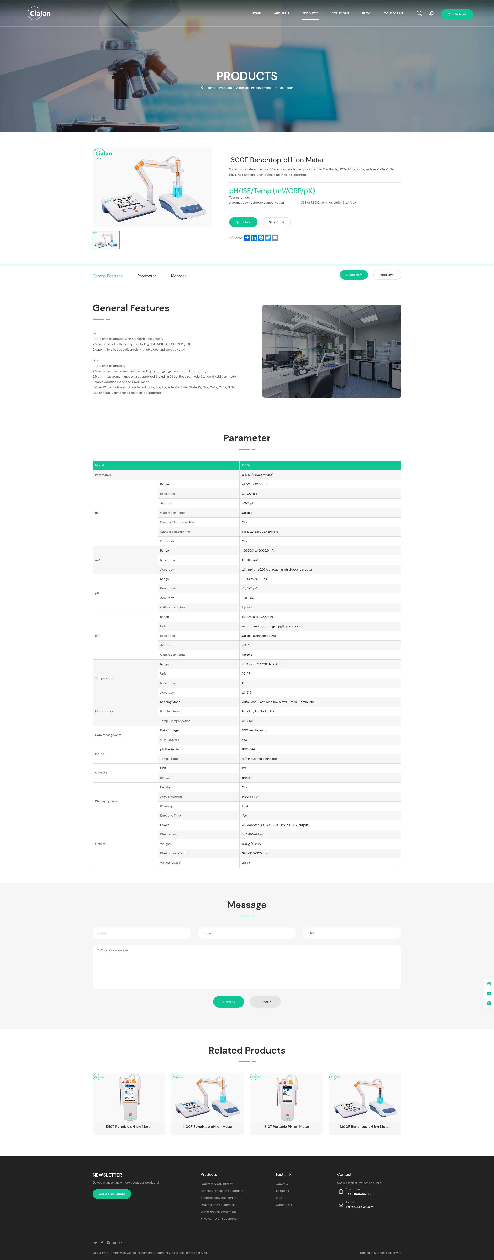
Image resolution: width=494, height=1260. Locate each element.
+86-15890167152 (358, 1194)
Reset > (265, 1001)
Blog (366, 13)
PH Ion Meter (284, 88)
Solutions (340, 13)
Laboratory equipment (217, 1184)
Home (211, 88)
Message (179, 275)
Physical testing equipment (220, 1219)
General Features (108, 275)
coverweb (394, 1253)
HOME (256, 13)
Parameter (146, 275)
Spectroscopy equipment (219, 1198)
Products (310, 13)
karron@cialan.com (359, 1207)
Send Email (277, 222)
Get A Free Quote (112, 1194)
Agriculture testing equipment (222, 1191)
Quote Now (243, 222)
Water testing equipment (253, 88)
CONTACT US (393, 13)
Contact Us (284, 1205)
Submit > (229, 1001)
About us (281, 13)
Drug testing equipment (217, 1205)
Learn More (146, 1112)
